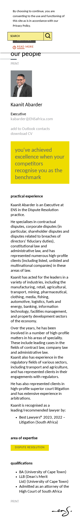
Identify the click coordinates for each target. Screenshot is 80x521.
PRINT (15, 64)
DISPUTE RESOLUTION (30, 447)
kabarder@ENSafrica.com (32, 119)
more (25, 46)
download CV (21, 134)
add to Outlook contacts (30, 129)
